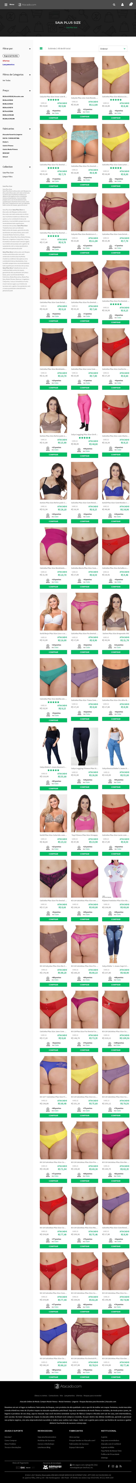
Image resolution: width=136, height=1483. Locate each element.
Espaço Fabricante (76, 1447)
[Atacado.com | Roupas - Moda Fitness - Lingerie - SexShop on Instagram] (113, 1466)
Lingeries (12, 239)
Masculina (6, 237)
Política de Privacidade (110, 1454)
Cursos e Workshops (46, 1444)
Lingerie (75, 1401)
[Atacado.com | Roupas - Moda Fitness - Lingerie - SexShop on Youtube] (117, 1466)
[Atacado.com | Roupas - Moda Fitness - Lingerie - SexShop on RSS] (121, 1466)
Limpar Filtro (7, 176)
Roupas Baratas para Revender (92, 1401)
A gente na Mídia (107, 1447)
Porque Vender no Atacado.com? (82, 1440)
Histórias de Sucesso (46, 1440)
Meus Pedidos (10, 1444)
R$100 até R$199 (8, 119)
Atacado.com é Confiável (111, 1444)
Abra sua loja (74, 1437)
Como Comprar (11, 1440)
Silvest (5, 157)
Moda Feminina (14, 235)
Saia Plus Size (8, 172)
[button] (53, 100)
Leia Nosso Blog (44, 1447)
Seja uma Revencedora (47, 1437)
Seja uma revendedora (110, 1440)
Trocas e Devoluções (13, 1447)
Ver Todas (6, 80)
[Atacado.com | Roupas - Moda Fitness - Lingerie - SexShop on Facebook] (109, 1466)
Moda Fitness (25, 237)
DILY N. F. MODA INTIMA (11, 138)
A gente (104, 1437)
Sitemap (104, 1457)
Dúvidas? (8, 1437)
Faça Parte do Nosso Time (111, 1451)
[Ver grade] (41, 49)
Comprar (53, 117)
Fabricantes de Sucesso (79, 1444)
